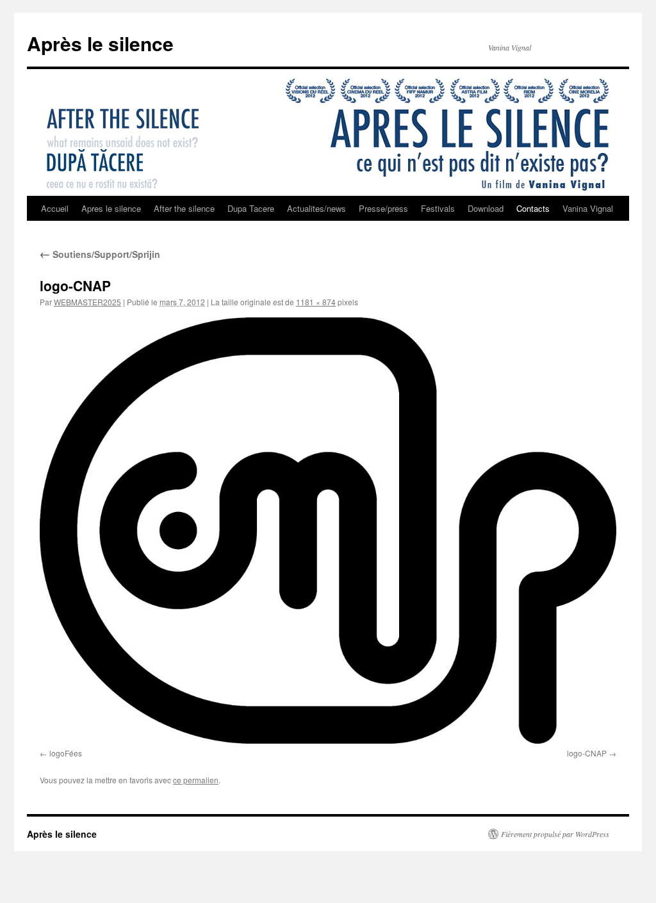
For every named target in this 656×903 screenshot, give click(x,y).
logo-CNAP (587, 752)
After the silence (184, 208)
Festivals (438, 208)
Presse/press (383, 208)
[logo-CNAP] (328, 530)
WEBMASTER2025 (87, 301)
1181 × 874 (316, 301)
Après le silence (100, 43)
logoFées (65, 752)
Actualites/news (316, 208)
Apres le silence (111, 208)
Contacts (533, 208)
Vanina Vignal (587, 208)
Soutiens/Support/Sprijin (100, 254)
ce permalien (195, 779)
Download (486, 208)
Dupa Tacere (250, 208)
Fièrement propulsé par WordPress (555, 834)
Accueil (55, 208)
